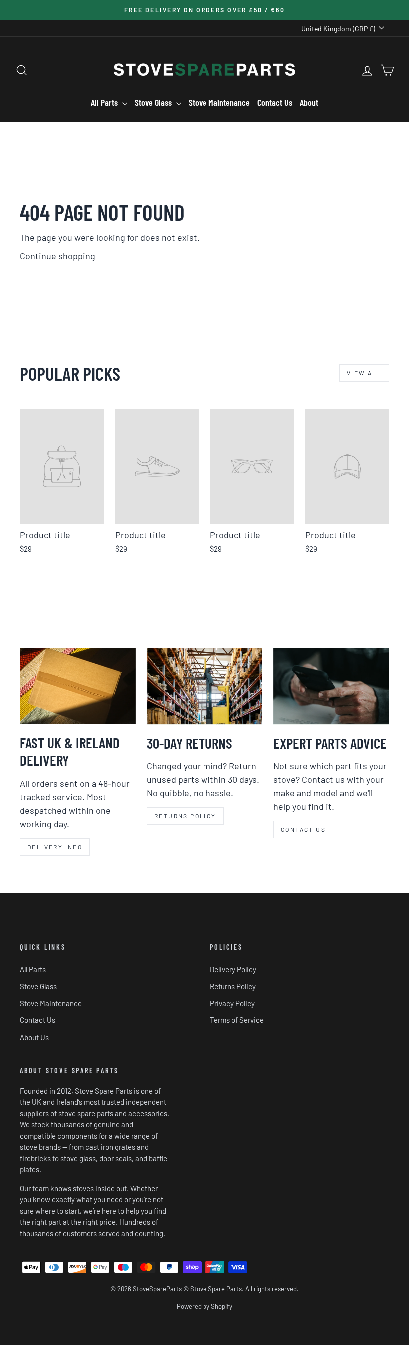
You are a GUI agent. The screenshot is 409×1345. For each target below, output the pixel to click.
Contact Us (274, 102)
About (309, 102)
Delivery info (54, 846)
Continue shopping (57, 255)
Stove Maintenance (219, 102)
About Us (34, 1037)
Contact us (303, 829)
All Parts (105, 102)
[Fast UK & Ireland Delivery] (78, 686)
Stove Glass (154, 102)
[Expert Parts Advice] (331, 686)
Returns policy (185, 815)
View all (364, 372)
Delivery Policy (233, 969)
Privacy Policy (232, 1003)
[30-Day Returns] (204, 686)
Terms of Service (237, 1019)
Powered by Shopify (204, 1306)
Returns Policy (233, 986)
